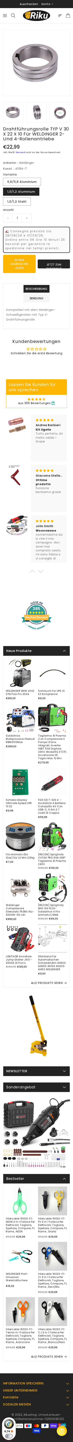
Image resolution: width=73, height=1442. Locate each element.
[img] (37, 399)
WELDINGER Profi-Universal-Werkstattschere (17, 1277)
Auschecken (29, 4)
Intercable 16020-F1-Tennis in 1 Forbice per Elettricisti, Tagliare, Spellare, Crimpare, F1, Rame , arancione (20, 1336)
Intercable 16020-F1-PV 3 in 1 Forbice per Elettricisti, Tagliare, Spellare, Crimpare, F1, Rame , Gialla (52, 1225)
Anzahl (8, 209)
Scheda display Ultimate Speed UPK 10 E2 (19, 803)
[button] (32, 572)
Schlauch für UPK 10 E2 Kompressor (51, 692)
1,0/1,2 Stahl (17, 202)
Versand (21, 152)
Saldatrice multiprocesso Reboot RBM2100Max (20, 739)
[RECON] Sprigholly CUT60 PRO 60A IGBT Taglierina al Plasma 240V (52, 859)
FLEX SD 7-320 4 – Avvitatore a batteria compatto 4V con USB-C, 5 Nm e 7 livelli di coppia (52, 806)
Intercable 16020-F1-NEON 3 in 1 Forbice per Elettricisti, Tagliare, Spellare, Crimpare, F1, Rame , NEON (20, 1225)
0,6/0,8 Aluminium (22, 182)
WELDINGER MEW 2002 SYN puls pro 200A (20, 692)
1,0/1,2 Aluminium (21, 192)
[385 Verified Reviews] (36, 632)
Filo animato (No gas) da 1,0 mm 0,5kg (20, 856)
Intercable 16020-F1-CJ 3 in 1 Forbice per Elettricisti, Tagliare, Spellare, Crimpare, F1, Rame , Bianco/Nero (52, 1336)
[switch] (9, 1436)
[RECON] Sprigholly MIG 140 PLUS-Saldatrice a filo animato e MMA (51, 910)
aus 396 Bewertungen (34, 403)
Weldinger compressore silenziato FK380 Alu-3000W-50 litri (20, 910)
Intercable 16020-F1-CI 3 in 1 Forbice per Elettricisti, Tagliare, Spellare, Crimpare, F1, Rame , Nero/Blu (52, 1280)
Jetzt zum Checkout (54, 265)
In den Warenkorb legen (19, 264)
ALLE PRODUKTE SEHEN (47, 983)
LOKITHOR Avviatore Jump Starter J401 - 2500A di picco (19, 960)
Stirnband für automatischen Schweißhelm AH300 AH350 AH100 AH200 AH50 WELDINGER (52, 963)
